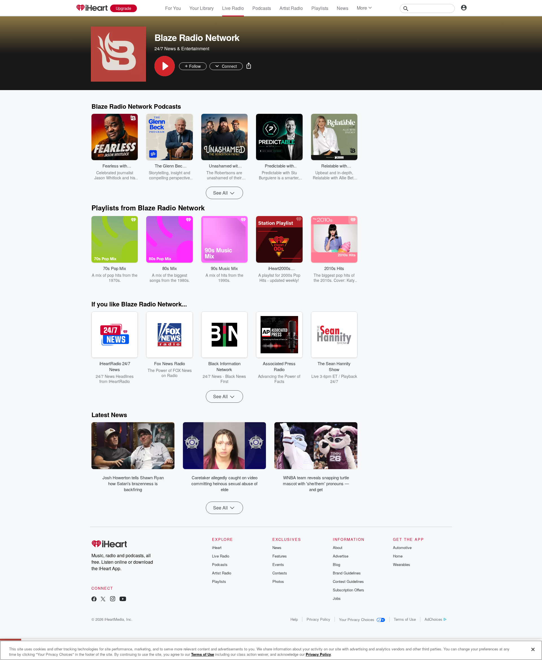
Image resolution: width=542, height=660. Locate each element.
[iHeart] (92, 8)
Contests (279, 573)
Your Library (201, 8)
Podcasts (261, 8)
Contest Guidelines (348, 581)
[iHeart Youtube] (122, 599)
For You (173, 8)
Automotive (402, 547)
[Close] (533, 649)
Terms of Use (405, 619)
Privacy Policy (318, 619)
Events (278, 564)
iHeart (217, 547)
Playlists (319, 8)
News (342, 8)
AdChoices (433, 619)
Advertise (340, 556)
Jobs (337, 598)
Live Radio (233, 8)
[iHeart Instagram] (112, 599)
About (337, 547)
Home (398, 556)
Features (279, 556)
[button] (164, 66)
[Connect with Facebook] (94, 599)
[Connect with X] (103, 599)
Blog (336, 564)
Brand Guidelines (347, 573)
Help (294, 619)
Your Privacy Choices (356, 619)
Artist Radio (291, 8)
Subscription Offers (348, 590)
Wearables (401, 564)
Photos (278, 581)
